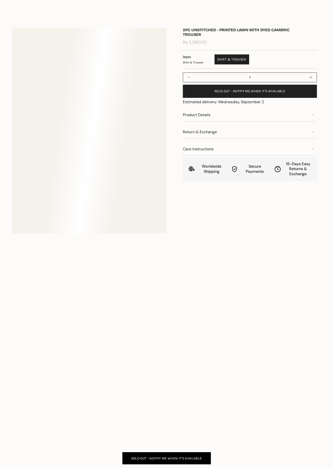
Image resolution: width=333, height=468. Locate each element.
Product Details (196, 114)
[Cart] (317, 18)
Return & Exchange (200, 131)
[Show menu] (15, 18)
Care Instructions (198, 149)
